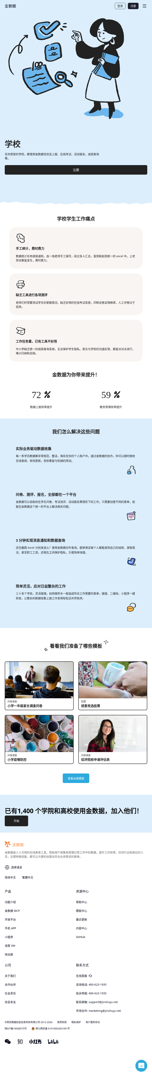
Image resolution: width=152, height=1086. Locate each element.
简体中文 (10, 877)
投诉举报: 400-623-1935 (91, 993)
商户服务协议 (93, 1022)
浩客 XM (10, 945)
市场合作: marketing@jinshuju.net (98, 1011)
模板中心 (81, 911)
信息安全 (10, 1002)
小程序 (9, 937)
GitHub (80, 937)
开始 (16, 821)
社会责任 (10, 993)
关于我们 (10, 976)
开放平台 (10, 919)
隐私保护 (76, 1022)
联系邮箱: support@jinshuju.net (97, 1002)
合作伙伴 (10, 984)
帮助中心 (81, 902)
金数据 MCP (12, 911)
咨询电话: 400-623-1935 (91, 984)
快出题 (9, 954)
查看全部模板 (76, 778)
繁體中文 (27, 877)
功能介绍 (10, 902)
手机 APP (10, 928)
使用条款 (62, 1022)
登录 (120, 6)
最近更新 (81, 919)
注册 (133, 6)
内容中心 (81, 928)
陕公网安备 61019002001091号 (53, 1028)
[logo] (10, 6)
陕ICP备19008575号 (16, 1028)
